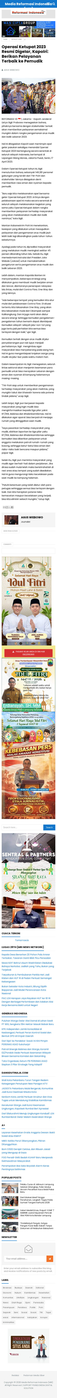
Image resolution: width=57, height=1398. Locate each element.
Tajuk (48, 1312)
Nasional (46, 1297)
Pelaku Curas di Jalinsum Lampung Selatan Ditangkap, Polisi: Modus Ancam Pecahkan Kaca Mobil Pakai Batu (37, 1188)
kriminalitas (8, 1322)
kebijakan (32, 1317)
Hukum (18, 1292)
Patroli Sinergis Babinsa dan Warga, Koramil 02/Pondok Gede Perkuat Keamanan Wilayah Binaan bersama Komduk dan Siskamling (26, 1053)
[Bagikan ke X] (9, 507)
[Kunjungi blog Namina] (28, 1345)
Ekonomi (7, 1292)
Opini (27, 1302)
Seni (16, 1312)
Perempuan (9, 1307)
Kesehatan (44, 1292)
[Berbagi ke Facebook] (12, 507)
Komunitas (8, 1297)
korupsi (44, 1317)
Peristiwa (22, 1307)
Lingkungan (33, 1297)
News (5, 1302)
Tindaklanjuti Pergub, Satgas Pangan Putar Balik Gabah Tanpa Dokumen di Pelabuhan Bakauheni (36, 1226)
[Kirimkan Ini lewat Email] (4, 507)
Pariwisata (38, 1302)
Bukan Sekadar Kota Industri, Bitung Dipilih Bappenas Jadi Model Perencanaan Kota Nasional (24, 990)
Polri (41, 1307)
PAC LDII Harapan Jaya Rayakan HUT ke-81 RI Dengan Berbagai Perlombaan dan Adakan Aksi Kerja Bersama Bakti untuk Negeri (27, 1002)
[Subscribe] (49, 1259)
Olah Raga (17, 1302)
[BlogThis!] (7, 507)
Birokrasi (7, 1287)
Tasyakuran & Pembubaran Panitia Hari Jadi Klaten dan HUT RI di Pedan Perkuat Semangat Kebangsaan (27, 978)
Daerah (29, 1287)
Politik (33, 1307)
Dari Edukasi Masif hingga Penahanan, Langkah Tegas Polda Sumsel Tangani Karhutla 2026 (36, 1200)
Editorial (40, 1287)
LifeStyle (20, 1297)
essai (5, 1317)
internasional (18, 1317)
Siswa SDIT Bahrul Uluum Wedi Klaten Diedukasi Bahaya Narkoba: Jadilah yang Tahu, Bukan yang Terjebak (28, 966)
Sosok (34, 1312)
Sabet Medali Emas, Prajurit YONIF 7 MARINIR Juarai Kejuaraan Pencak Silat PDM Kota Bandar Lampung (37, 1213)
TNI (41, 1312)
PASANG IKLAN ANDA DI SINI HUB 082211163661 (30, 653)
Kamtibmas (30, 1292)
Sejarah (7, 1312)
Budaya (18, 1287)
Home (5, 39)
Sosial (24, 1312)
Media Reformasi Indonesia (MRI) (37, 1382)
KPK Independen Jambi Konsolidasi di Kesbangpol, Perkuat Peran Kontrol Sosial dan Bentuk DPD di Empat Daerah (26, 1033)
